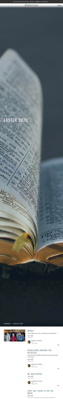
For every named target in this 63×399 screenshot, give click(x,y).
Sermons (7, 324)
